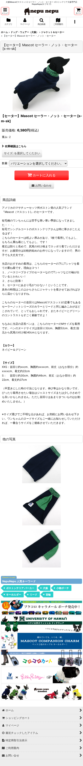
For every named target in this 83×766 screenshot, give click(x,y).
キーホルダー (13, 594)
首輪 (48, 594)
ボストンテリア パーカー (20, 588)
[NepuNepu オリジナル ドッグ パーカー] (41, 691)
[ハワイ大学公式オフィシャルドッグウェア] (41, 623)
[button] (5, 11)
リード (33, 594)
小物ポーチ (62, 588)
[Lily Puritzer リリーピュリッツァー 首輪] (41, 674)
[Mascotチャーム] (41, 640)
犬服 (45, 588)
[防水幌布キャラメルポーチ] (41, 606)
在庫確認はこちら (15, 146)
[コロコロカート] (41, 657)
